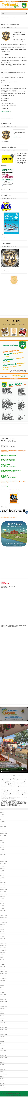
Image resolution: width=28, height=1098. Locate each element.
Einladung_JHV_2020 (6, 111)
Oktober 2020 (3, 975)
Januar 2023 (2, 912)
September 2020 (3, 978)
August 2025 (2, 840)
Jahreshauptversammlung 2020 (10, 24)
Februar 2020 (3, 994)
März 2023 (2, 908)
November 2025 (3, 833)
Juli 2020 (2, 982)
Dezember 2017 (3, 1055)
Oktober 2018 (3, 1031)
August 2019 (2, 1008)
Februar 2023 (3, 910)
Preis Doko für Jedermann (8, 147)
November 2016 (3, 1073)
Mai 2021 (2, 959)
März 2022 (2, 936)
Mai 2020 (2, 987)
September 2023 (3, 894)
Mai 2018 (2, 1043)
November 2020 (3, 973)
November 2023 (3, 889)
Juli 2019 (2, 1010)
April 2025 (2, 849)
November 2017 (3, 1057)
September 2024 (3, 866)
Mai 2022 (2, 931)
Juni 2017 (2, 1066)
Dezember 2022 (3, 915)
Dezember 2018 (3, 1027)
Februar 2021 (3, 966)
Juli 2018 (2, 1038)
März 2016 (2, 1085)
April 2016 (2, 1083)
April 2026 (2, 821)
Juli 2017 (2, 1064)
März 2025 (2, 852)
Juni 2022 (2, 929)
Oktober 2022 (3, 919)
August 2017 (2, 1062)
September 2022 (3, 922)
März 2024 (2, 880)
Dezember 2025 (3, 831)
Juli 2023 (2, 898)
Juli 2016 (2, 1078)
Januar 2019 (2, 1024)
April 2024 (2, 877)
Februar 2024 (3, 882)
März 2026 (2, 824)
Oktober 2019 (3, 1003)
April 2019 (2, 1017)
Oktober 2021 (3, 947)
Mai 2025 (2, 847)
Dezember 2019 (3, 999)
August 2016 (2, 1076)
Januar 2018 (2, 1052)
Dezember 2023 (3, 887)
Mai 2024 (2, 875)
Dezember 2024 (3, 859)
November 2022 (3, 917)
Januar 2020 (2, 996)
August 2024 (2, 868)
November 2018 (3, 1029)
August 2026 (2, 812)
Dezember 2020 (3, 971)
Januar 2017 (2, 1071)
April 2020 (2, 989)
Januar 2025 (2, 856)
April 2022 (2, 933)
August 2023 (2, 896)
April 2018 (2, 1045)
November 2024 (3, 861)
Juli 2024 (2, 870)
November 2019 (3, 1001)
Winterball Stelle (6, 195)
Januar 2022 (2, 940)
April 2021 (2, 961)
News (7, 118)
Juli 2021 (2, 954)
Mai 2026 (2, 819)
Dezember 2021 (3, 943)
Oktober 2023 (3, 891)
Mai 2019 (2, 1015)
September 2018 (3, 1034)
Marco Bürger (7, 27)
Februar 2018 (3, 1050)
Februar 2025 (3, 854)
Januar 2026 (2, 828)
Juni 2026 (2, 817)
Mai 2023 (2, 903)
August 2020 (2, 980)
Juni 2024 (2, 873)
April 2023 (2, 905)
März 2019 (2, 1020)
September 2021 (3, 950)
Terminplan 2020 (6, 123)
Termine (10, 118)
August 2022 (2, 924)
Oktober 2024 (3, 863)
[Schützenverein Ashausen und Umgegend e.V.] (14, 10)
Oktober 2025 (3, 835)
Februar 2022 (3, 938)
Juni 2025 (2, 845)
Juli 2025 (2, 842)
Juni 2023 (2, 901)
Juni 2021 (2, 957)
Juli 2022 (2, 926)
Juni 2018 (2, 1041)
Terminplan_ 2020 (17, 137)
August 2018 (2, 1036)
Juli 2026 (2, 814)
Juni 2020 (2, 985)
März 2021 (2, 964)
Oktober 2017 (3, 1059)
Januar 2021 (2, 968)
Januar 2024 (2, 884)
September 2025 (3, 838)
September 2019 (3, 1006)
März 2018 (2, 1048)
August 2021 (2, 952)
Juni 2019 (2, 1013)
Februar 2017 (3, 1069)
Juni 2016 (2, 1080)
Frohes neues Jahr (6, 243)
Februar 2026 (3, 826)
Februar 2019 (3, 1022)
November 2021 (3, 945)
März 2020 (2, 992)
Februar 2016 (3, 1087)
